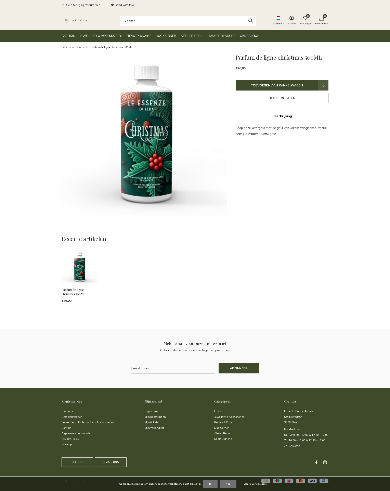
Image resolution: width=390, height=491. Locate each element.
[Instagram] (325, 462)
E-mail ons (111, 462)
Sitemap (67, 444)
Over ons (67, 411)
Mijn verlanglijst (154, 427)
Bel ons (77, 462)
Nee (228, 483)
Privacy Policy (70, 438)
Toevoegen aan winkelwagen (277, 85)
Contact (66, 427)
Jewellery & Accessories (101, 36)
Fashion (68, 36)
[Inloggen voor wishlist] (323, 85)
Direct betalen (282, 98)
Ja (210, 483)
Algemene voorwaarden (77, 433)
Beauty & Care (139, 36)
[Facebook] (316, 462)
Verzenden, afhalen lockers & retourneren (88, 422)
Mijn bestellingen (155, 416)
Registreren (152, 411)
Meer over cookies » (256, 483)
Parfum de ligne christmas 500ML (73, 292)
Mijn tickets (151, 422)
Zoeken (250, 21)
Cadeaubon (249, 36)
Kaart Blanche (222, 36)
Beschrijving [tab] (282, 116)
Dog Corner (166, 36)
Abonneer (238, 368)
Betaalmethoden (72, 416)
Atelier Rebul (192, 36)
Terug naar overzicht (74, 47)
